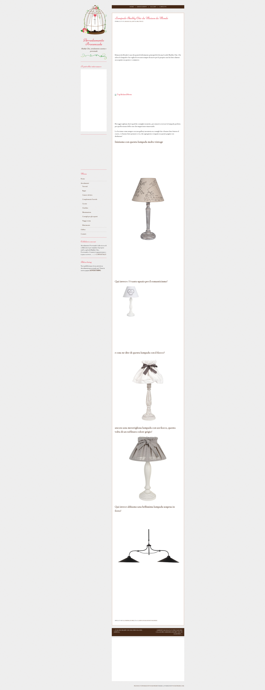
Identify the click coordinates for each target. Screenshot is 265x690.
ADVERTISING (95, 270)
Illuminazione (128, 620)
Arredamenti (142, 7)
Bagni (84, 191)
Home (132, 7)
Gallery (153, 7)
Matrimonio (86, 225)
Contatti (162, 7)
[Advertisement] (148, 38)
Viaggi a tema (86, 221)
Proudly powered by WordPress (145, 686)
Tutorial (84, 186)
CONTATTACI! (101, 254)
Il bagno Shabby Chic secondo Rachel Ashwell (128, 631)
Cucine (84, 204)
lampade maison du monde (147, 620)
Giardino (85, 208)
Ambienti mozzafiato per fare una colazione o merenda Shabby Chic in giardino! (169, 632)
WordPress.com (178, 686)
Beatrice (140, 21)
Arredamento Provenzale (93, 42)
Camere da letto (87, 195)
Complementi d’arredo (89, 199)
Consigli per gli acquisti (90, 216)
